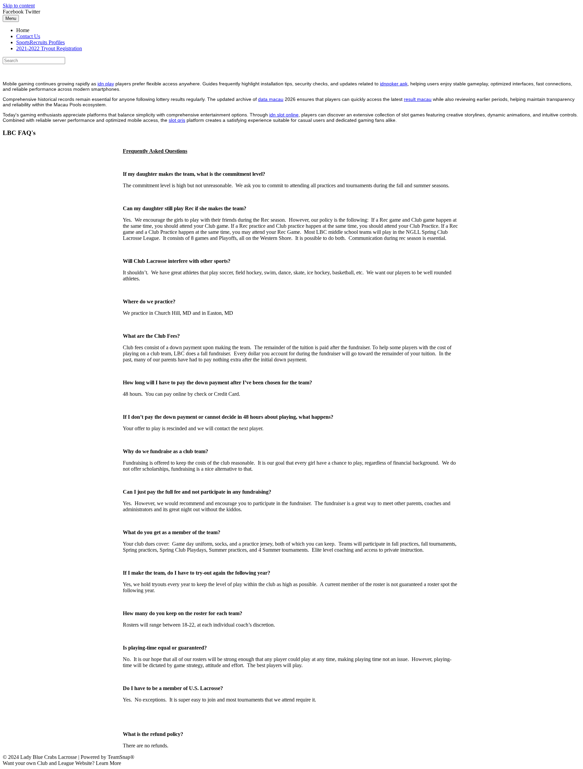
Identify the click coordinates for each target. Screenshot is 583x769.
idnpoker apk (394, 83)
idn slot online (284, 114)
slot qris (177, 120)
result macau (418, 99)
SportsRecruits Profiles (40, 42)
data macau (270, 99)
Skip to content (19, 5)
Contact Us (28, 36)
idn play (106, 83)
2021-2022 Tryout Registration (49, 48)
